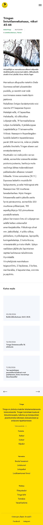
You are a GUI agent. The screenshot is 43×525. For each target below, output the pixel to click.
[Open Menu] (40, 5)
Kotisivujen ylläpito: (18, 517)
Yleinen (19, 33)
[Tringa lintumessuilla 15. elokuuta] (21, 338)
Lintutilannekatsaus (10, 33)
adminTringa (7, 30)
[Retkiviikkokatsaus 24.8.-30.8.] (21, 308)
